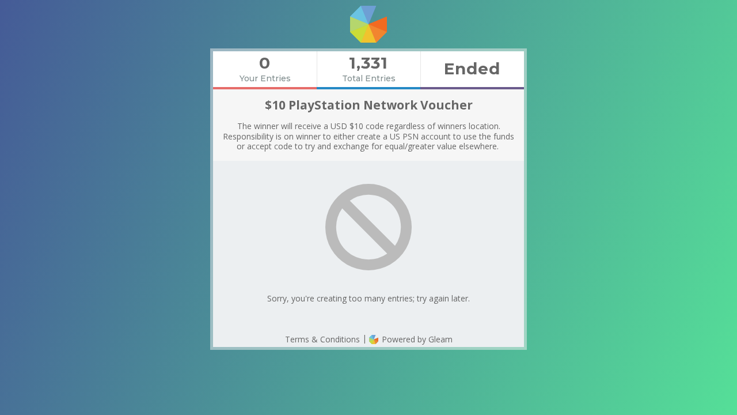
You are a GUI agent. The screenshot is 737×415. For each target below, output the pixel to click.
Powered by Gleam (416, 339)
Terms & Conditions (322, 339)
